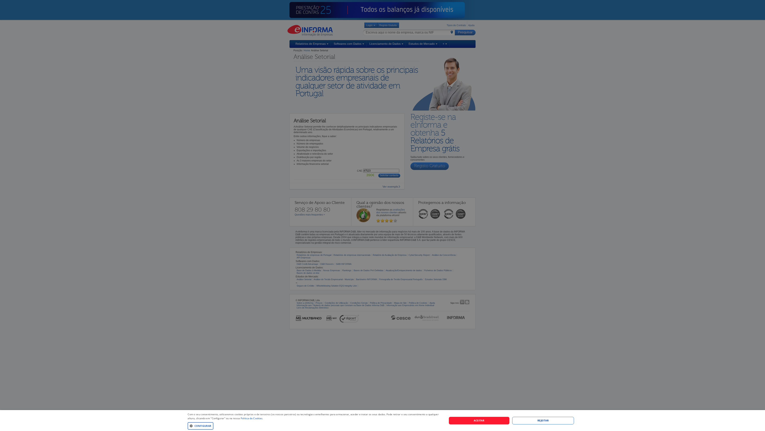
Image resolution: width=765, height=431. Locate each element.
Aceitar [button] (479, 420)
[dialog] (382, 420)
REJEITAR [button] (543, 420)
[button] (314, 425)
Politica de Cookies (252, 418)
